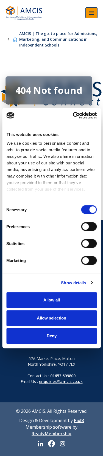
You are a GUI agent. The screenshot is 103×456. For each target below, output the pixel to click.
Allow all (51, 300)
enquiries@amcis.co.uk (61, 381)
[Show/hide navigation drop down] (91, 12)
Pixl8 (79, 420)
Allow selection (51, 318)
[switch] (89, 226)
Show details (73, 282)
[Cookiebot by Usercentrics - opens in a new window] (73, 115)
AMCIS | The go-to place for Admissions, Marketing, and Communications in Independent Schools (58, 39)
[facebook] (52, 444)
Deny (52, 335)
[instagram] (63, 444)
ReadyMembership (51, 434)
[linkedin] (41, 444)
